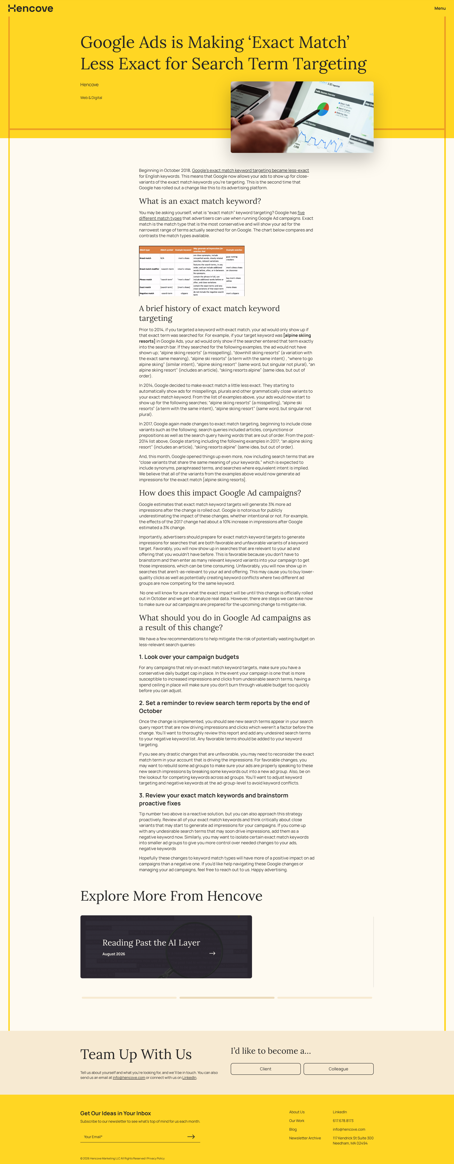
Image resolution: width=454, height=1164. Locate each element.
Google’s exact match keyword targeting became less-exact (250, 170)
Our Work (296, 1120)
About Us (297, 1111)
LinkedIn (189, 1077)
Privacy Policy (156, 1158)
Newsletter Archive (305, 1137)
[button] (129, 998)
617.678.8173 (343, 1120)
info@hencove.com (129, 1077)
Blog (293, 1129)
